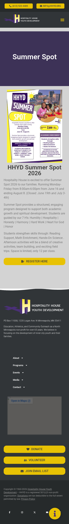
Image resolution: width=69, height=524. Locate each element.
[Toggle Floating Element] (55, 513)
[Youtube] (47, 512)
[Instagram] (22, 512)
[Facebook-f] (9, 512)
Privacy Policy (28, 499)
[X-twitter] (34, 512)
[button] (62, 20)
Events (16, 372)
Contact (17, 387)
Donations (22, 495)
